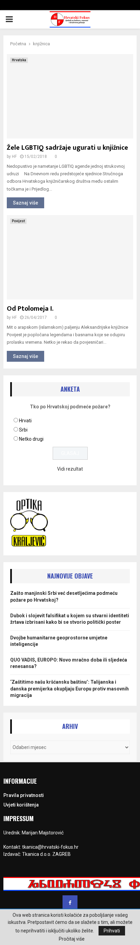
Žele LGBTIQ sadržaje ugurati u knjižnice (67, 147)
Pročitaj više (72, 938)
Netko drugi (31, 439)
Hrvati (25, 420)
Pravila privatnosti (23, 795)
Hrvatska (19, 60)
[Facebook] (70, 902)
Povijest (18, 221)
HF (14, 156)
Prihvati (112, 930)
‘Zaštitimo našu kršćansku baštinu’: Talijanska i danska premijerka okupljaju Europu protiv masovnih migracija (69, 688)
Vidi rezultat (70, 469)
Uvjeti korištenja (21, 805)
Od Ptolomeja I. (30, 308)
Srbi (23, 430)
